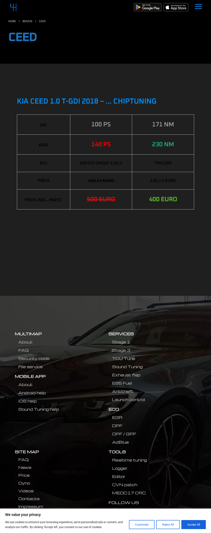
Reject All (168, 524)
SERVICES (121, 333)
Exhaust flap (126, 374)
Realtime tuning (129, 459)
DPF (117, 425)
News (24, 467)
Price (24, 475)
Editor (118, 476)
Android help (32, 392)
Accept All (193, 524)
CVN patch (124, 484)
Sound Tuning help (38, 409)
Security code (33, 358)
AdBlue (120, 442)
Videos (26, 490)
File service (30, 366)
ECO (114, 409)
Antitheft (122, 391)
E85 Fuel (122, 383)
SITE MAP (27, 451)
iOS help (27, 401)
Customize (142, 524)
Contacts (29, 498)
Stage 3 (121, 350)
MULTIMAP (28, 333)
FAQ (23, 350)
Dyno (24, 483)
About (25, 342)
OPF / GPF (124, 433)
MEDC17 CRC (129, 492)
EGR (117, 417)
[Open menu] (198, 7)
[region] (105, 521)
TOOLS (117, 451)
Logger (119, 468)
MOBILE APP (30, 376)
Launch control (128, 399)
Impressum (30, 506)
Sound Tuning (127, 366)
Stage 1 (121, 342)
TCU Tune (123, 358)
